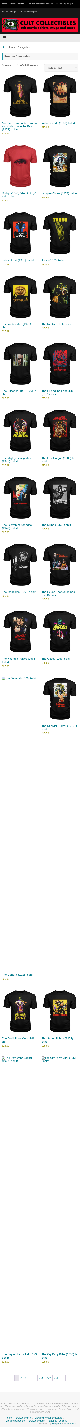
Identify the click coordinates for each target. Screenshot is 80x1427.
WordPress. (70, 1423)
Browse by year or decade (40, 4)
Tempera (56, 1423)
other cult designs (28, 11)
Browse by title (17, 4)
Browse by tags (9, 11)
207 (48, 1377)
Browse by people (64, 4)
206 (41, 1377)
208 (56, 1377)
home (4, 4)
